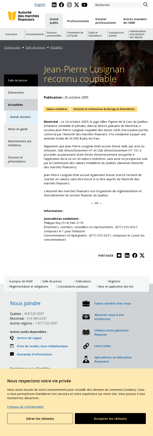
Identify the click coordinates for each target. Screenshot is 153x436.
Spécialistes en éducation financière (113, 359)
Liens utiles (102, 346)
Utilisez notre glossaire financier (111, 332)
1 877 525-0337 (34, 323)
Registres (114, 281)
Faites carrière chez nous (112, 303)
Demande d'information (34, 354)
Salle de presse (35, 47)
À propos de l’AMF (21, 281)
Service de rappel (29, 338)
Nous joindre (25, 303)
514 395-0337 (28, 318)
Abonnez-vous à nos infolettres (109, 317)
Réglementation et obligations (28, 286)
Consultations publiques (73, 286)
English (39, 5)
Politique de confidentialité (25, 407)
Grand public (12, 47)
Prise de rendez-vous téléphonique (42, 346)
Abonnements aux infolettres (19, 143)
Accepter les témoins (110, 418)
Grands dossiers (20, 117)
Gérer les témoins (40, 418)
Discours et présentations (17, 159)
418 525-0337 (27, 313)
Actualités (56, 47)
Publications (83, 281)
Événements (16, 92)
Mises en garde (18, 129)
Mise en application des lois (115, 286)
